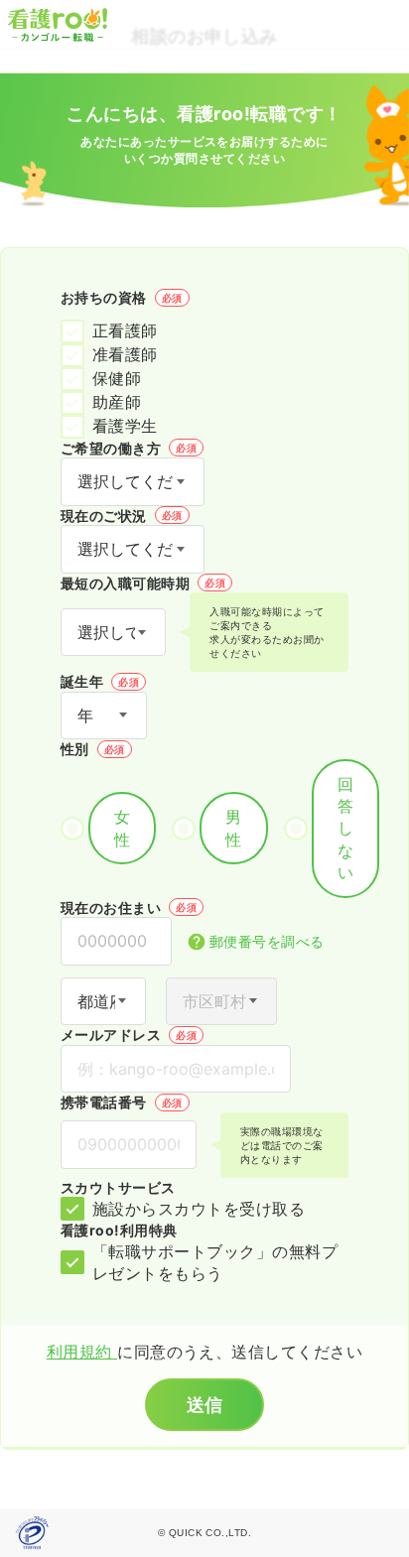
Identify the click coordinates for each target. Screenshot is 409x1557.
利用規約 (82, 1352)
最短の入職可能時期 (143, 583)
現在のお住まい (129, 907)
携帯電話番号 (122, 1102)
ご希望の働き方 (129, 448)
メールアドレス (129, 1034)
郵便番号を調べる (267, 941)
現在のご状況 (122, 515)
